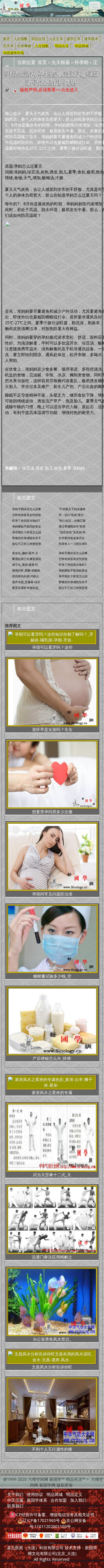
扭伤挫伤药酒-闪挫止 (25, 576)
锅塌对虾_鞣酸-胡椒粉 (26, 570)
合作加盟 (59, 1500)
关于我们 (15, 1494)
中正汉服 (15, 1500)
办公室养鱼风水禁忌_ (52, 1339)
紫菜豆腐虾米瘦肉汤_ (25, 588)
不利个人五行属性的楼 (52, 1449)
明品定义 (74, 1494)
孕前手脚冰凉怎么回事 (26, 509)
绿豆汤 (28, 468)
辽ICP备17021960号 (41, 1520)
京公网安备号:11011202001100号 (57, 1523)
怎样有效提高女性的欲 (26, 515)
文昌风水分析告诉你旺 (52, 1367)
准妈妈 (79, 468)
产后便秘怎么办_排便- (52, 1058)
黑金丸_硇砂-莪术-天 (25, 553)
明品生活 (62, 46)
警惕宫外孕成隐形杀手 (26, 538)
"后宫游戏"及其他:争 (72, 532)
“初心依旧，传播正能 (72, 521)
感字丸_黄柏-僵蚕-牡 (25, 565)
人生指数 (42, 46)
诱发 (40, 468)
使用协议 (35, 1494)
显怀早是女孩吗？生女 (52, 729)
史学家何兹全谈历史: (72, 538)
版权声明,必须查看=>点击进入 (49, 89)
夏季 (67, 468)
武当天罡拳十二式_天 (52, 1174)
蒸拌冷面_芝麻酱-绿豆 (26, 582)
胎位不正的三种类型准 (26, 544)
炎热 (58, 468)
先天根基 (60, 62)
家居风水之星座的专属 (52, 1092)
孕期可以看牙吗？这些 (52, 647)
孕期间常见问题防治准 (52, 894)
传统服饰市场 (13, 53)
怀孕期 (81, 62)
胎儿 (49, 468)
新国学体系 (37, 1500)
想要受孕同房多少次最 (52, 811)
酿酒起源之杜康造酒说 (26, 559)
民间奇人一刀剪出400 (73, 544)
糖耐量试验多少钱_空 (52, 976)
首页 (42, 62)
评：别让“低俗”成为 (71, 515)
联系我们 (15, 1506)
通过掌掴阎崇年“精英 (72, 526)
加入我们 (78, 1500)
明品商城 (82, 46)
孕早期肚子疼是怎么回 (26, 532)
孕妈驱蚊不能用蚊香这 (26, 526)
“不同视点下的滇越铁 (72, 509)
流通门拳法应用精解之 (52, 1257)
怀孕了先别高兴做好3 (26, 521)
